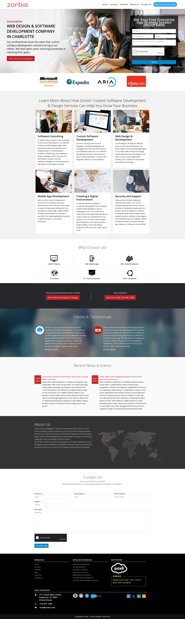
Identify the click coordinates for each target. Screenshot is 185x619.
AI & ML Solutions (79, 567)
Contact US (38, 578)
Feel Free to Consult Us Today (63, 297)
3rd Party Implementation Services (85, 580)
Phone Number (119, 494)
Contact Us (146, 4)
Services (114, 4)
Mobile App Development (82, 575)
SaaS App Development (81, 564)
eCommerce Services (80, 572)
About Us (134, 4)
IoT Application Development (83, 578)
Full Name (38, 494)
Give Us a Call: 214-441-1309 (120, 297)
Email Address (80, 494)
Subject (37, 501)
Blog (35, 572)
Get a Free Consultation (21, 58)
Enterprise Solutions (80, 570)
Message (38, 509)
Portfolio (124, 4)
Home (105, 4)
